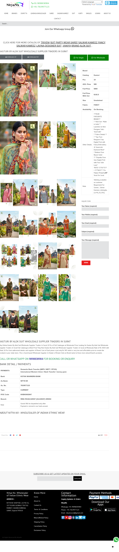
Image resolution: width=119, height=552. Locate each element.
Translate (99, 4)
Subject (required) (88, 231)
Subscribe (77, 478)
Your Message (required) (90, 240)
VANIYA (67, 45)
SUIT (52, 42)
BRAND (75, 45)
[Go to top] (113, 547)
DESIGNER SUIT (53, 45)
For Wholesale (99, 57)
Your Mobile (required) (90, 215)
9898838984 (36, 358)
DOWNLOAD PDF (34, 57)
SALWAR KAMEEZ (88, 42)
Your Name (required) (89, 206)
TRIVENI (45, 42)
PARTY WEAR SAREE (67, 42)
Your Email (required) (89, 223)
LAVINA (40, 45)
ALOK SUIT (85, 45)
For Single (79, 57)
